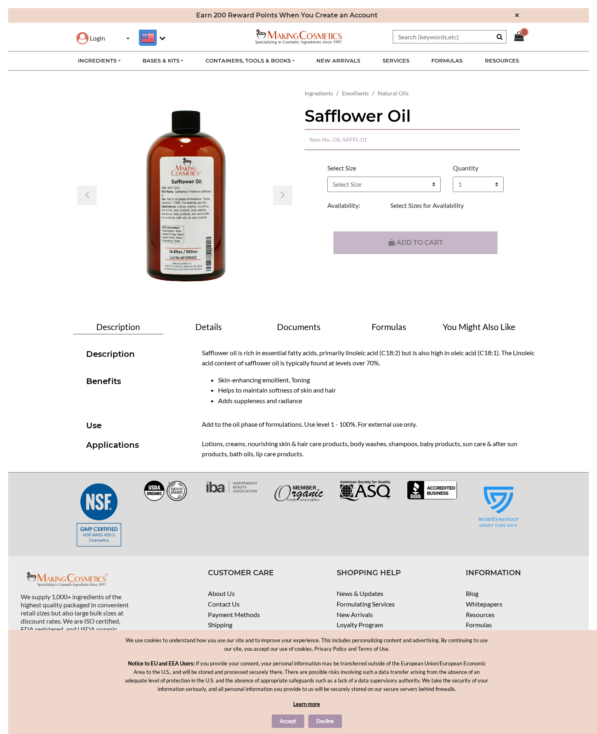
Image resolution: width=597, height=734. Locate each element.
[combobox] (449, 36)
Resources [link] (502, 60)
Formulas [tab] (389, 327)
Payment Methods (234, 614)
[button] (90, 38)
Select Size (341, 168)
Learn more (306, 704)
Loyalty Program (360, 624)
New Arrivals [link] (338, 60)
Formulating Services (366, 604)
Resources (480, 614)
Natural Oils (393, 93)
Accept (288, 721)
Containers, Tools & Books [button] (248, 60)
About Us (221, 593)
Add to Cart (419, 242)
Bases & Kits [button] (161, 60)
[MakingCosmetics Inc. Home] (298, 36)
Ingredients (319, 93)
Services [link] (396, 60)
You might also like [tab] (479, 327)
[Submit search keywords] (500, 36)
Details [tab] (208, 327)
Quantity (465, 168)
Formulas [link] (447, 60)
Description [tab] (118, 327)
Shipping (220, 624)
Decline (325, 721)
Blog (472, 593)
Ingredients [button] (97, 60)
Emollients (355, 93)
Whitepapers (484, 604)
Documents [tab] (298, 327)
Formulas (479, 624)
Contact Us (224, 604)
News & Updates (360, 593)
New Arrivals (355, 614)
